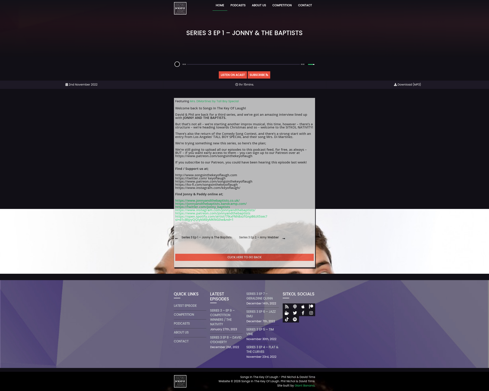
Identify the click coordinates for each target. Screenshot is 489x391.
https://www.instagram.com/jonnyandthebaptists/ (215, 210)
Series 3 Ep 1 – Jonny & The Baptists (207, 237)
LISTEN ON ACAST (233, 75)
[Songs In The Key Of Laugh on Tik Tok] (287, 319)
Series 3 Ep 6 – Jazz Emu (261, 314)
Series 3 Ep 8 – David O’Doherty (226, 339)
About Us (259, 5)
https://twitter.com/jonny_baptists (202, 207)
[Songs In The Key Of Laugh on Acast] (295, 307)
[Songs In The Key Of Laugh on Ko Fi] (287, 313)
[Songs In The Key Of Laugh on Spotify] (295, 319)
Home (220, 5)
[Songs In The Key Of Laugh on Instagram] (311, 313)
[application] (244, 64)
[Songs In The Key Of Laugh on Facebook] (303, 313)
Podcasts (238, 5)
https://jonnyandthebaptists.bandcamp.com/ (211, 203)
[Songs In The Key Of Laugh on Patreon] (311, 307)
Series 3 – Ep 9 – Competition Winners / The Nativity (222, 317)
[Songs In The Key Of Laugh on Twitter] (295, 313)
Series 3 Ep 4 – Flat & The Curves (262, 349)
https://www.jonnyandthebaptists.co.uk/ (207, 200)
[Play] (177, 64)
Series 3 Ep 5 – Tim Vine (260, 331)
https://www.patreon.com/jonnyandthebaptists (212, 213)
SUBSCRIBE (258, 75)
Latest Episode (185, 306)
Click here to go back (244, 257)
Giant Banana (305, 385)
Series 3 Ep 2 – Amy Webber (259, 237)
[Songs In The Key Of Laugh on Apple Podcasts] (303, 307)
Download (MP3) (409, 85)
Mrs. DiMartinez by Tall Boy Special (214, 101)
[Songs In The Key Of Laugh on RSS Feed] (287, 307)
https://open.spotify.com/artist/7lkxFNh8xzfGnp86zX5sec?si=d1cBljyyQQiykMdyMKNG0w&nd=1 (221, 218)
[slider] (311, 64)
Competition (282, 5)
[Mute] (306, 64)
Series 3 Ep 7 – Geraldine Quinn (259, 296)
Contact (305, 5)
